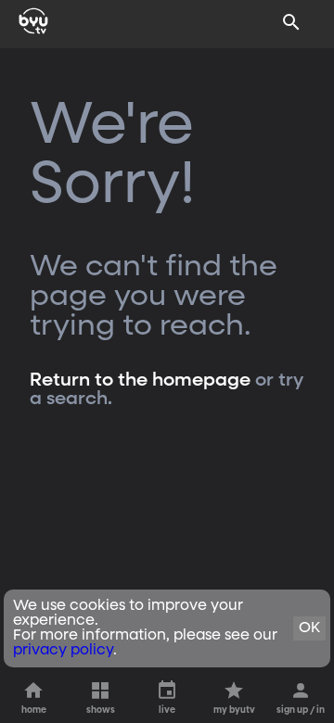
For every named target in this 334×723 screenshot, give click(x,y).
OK (309, 628)
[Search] (291, 22)
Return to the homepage (140, 380)
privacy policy (63, 650)
